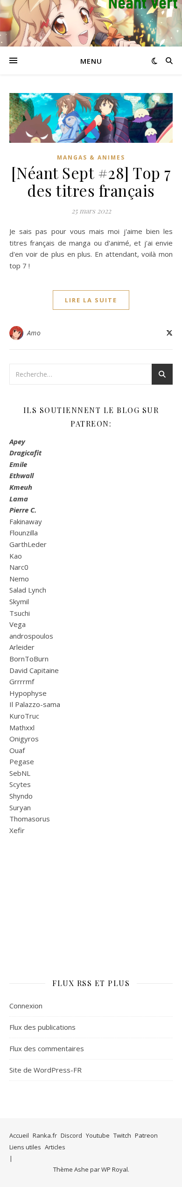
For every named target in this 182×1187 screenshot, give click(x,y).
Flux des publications (42, 1027)
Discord (71, 1135)
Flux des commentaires (46, 1048)
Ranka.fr (45, 1135)
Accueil (19, 1135)
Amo (34, 332)
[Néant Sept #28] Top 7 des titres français (91, 181)
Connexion (25, 1005)
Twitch (122, 1135)
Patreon (146, 1135)
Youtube (98, 1135)
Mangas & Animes (91, 157)
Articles (55, 1147)
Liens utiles (25, 1147)
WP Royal (114, 1169)
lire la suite (91, 300)
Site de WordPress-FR (45, 1069)
